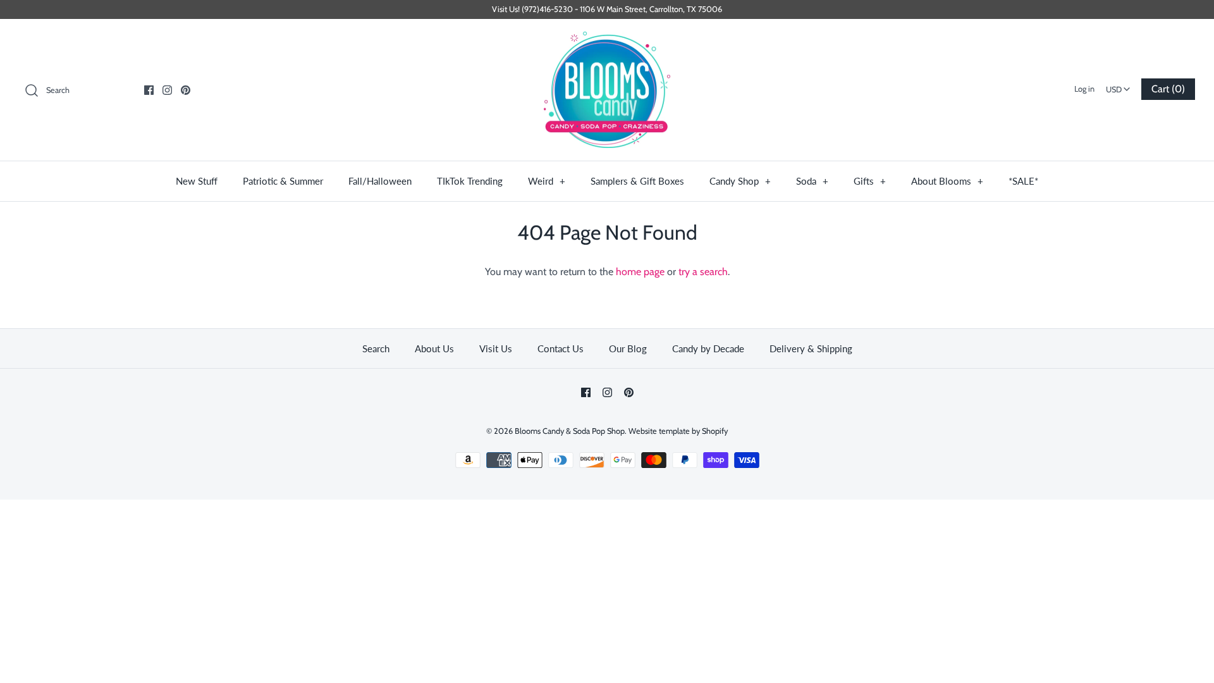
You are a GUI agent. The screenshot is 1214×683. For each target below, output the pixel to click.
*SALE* (1023, 181)
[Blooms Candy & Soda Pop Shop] (607, 90)
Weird (546, 181)
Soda (812, 181)
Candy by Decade (708, 348)
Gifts (870, 181)
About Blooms (947, 181)
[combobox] (1118, 85)
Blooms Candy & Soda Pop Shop (570, 431)
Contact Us (560, 348)
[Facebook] (149, 90)
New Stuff (197, 181)
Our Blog (628, 348)
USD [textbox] (1119, 85)
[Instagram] (167, 90)
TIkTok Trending (470, 181)
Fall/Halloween (380, 181)
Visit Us (495, 348)
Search (375, 348)
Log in (1084, 89)
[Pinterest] (185, 90)
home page (640, 272)
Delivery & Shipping (810, 348)
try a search (703, 272)
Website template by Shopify (678, 431)
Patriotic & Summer (283, 181)
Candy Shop (740, 181)
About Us (434, 348)
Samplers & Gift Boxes (637, 181)
